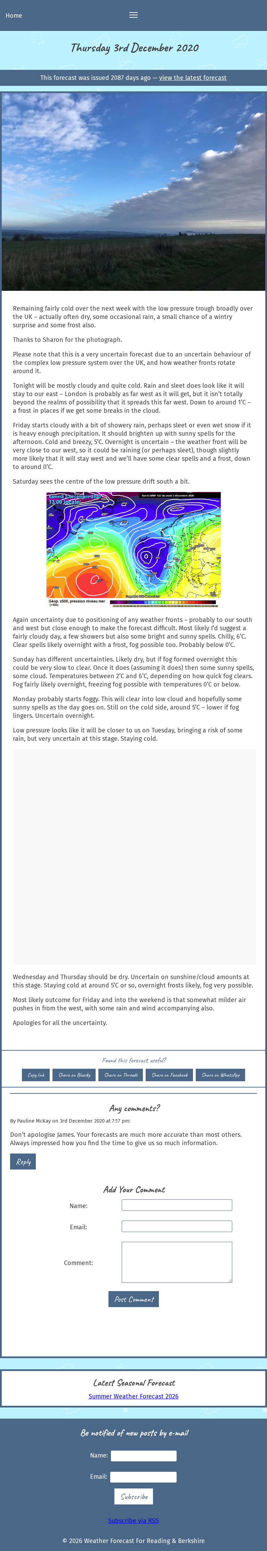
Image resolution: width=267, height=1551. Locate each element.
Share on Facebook (169, 1075)
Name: (78, 1206)
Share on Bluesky (74, 1075)
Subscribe (133, 1496)
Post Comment (133, 1299)
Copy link (35, 1075)
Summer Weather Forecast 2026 (134, 1396)
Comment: (78, 1263)
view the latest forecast (193, 78)
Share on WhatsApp (220, 1075)
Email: (78, 1227)
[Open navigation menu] (133, 15)
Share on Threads (120, 1075)
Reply (23, 1161)
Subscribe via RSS (133, 1521)
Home (14, 15)
